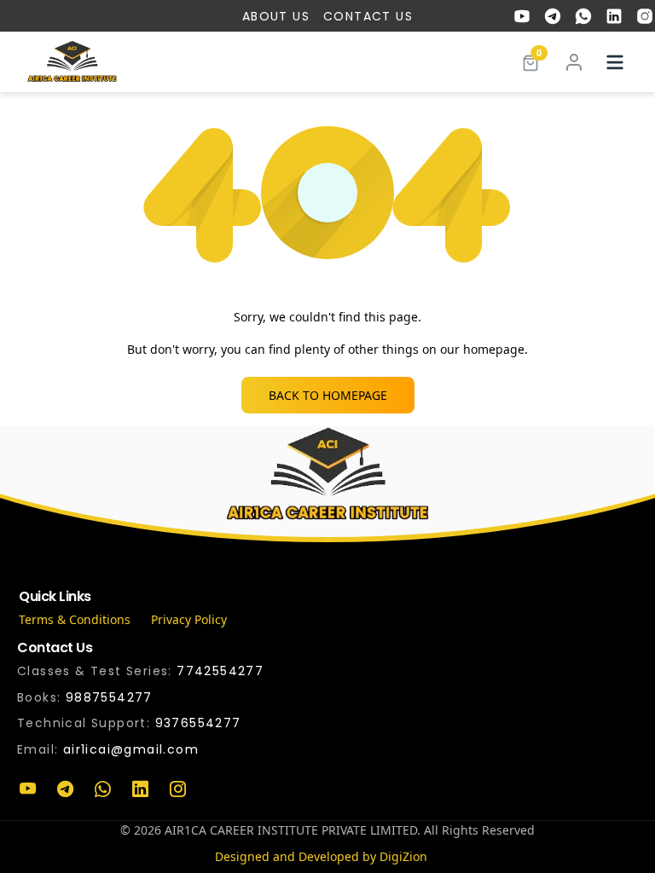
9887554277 (109, 697)
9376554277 (198, 722)
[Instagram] (177, 789)
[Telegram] (65, 789)
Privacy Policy (189, 619)
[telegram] (552, 16)
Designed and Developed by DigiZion (321, 856)
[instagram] (644, 16)
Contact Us (368, 16)
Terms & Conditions (74, 619)
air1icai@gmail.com (131, 749)
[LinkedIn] (140, 789)
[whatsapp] (583, 16)
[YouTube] (27, 789)
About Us (276, 16)
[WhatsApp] (102, 789)
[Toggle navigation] (615, 62)
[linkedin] (614, 16)
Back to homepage (328, 395)
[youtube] (521, 16)
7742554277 (220, 670)
